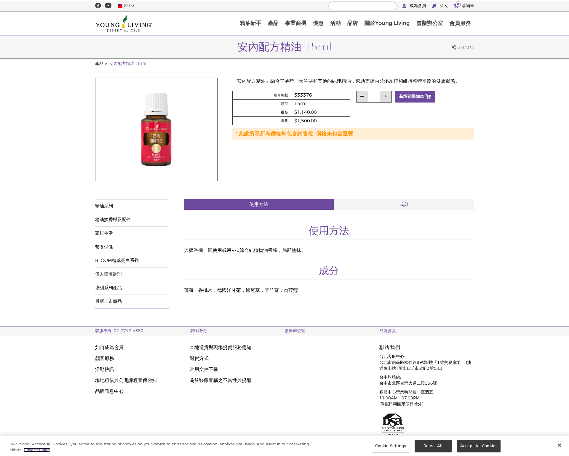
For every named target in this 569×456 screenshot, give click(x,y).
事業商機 (295, 23)
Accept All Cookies (478, 446)
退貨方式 (199, 358)
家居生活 (104, 233)
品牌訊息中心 (109, 391)
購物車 (465, 5)
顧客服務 (104, 358)
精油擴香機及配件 (113, 219)
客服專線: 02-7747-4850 (119, 331)
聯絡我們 (198, 331)
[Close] (559, 445)
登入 (443, 6)
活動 (335, 23)
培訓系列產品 (108, 288)
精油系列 (104, 206)
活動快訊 (104, 369)
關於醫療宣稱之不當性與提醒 (220, 380)
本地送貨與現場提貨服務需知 (220, 347)
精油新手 (250, 23)
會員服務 (460, 23)
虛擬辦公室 (429, 23)
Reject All (432, 446)
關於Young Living (387, 23)
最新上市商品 (108, 301)
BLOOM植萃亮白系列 (117, 260)
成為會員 (417, 6)
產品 (273, 23)
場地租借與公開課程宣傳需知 (126, 380)
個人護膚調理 (108, 274)
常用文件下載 (204, 369)
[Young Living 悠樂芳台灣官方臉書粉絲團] (98, 6)
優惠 (318, 23)
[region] (284, 446)
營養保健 (104, 247)
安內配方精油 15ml (127, 64)
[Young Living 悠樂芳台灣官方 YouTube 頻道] (108, 6)
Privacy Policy (37, 450)
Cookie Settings (390, 446)
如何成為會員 (109, 347)
